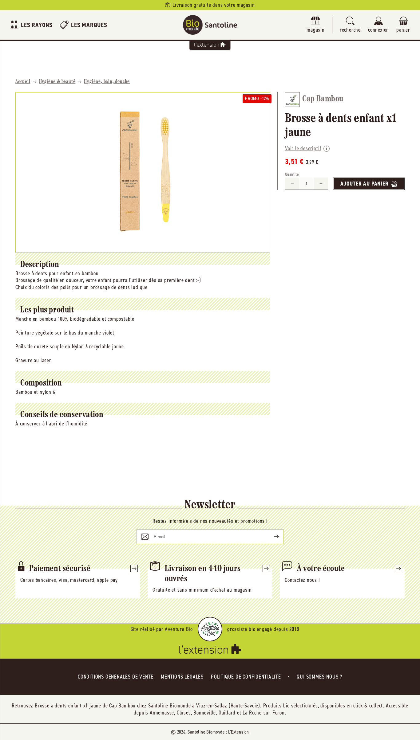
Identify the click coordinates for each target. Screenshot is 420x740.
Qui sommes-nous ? (319, 676)
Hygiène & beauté (57, 81)
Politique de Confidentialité (246, 676)
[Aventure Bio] (210, 629)
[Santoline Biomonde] (210, 25)
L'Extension (238, 732)
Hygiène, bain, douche (107, 81)
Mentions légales (182, 676)
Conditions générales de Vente (115, 676)
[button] (350, 25)
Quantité (292, 175)
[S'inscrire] (271, 537)
